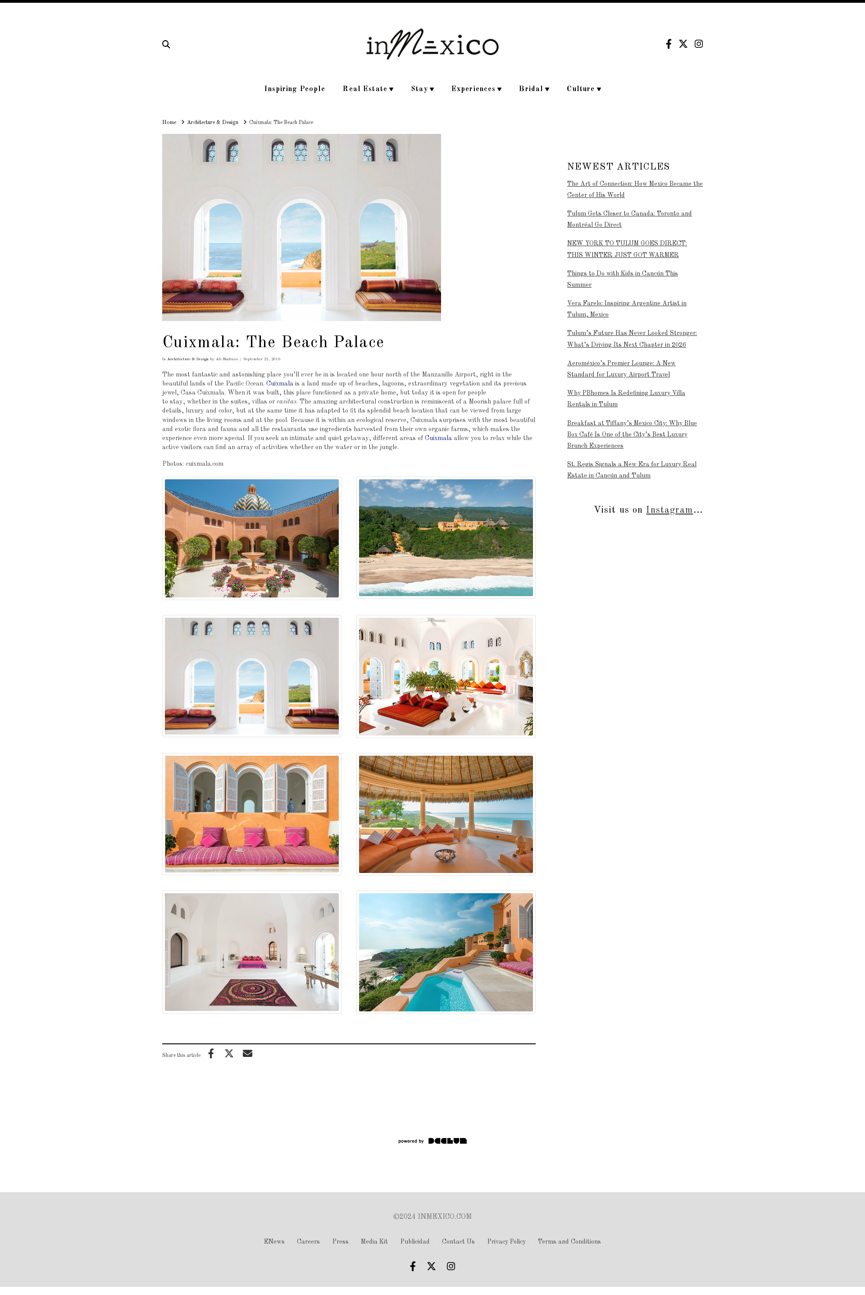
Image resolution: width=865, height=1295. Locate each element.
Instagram (669, 510)
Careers (308, 1242)
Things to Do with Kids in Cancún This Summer (622, 279)
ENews (274, 1242)
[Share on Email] (247, 1053)
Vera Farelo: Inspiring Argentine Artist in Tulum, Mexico (627, 309)
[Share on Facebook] (211, 1053)
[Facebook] (669, 44)
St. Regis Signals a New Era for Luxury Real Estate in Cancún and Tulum (632, 470)
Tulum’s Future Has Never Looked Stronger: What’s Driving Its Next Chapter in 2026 (632, 339)
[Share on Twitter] (229, 1053)
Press (340, 1242)
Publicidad (415, 1242)
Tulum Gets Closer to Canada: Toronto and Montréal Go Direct (629, 219)
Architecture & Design (188, 359)
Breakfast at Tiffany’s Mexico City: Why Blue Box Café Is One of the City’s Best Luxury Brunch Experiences (632, 434)
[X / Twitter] (683, 44)
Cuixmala (279, 384)
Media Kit (374, 1242)
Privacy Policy (506, 1242)
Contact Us (458, 1242)
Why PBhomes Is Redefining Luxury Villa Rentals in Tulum (626, 399)
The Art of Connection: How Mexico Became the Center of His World (635, 189)
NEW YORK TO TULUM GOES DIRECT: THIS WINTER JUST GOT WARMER (627, 249)
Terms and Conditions (569, 1242)
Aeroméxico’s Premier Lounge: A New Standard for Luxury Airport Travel (621, 369)
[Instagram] (699, 44)
